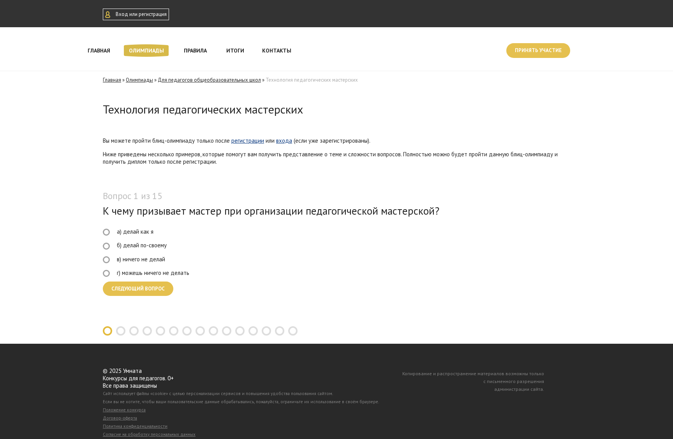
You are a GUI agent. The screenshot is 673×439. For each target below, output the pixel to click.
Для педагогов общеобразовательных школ (209, 80)
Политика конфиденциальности (135, 426)
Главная (99, 50)
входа (284, 140)
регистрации (247, 140)
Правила (195, 50)
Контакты (276, 50)
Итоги (235, 50)
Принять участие (538, 50)
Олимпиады (146, 50)
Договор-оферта (120, 418)
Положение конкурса (124, 410)
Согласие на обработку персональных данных (149, 434)
